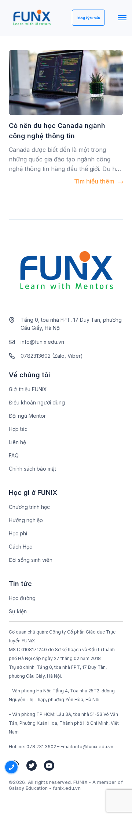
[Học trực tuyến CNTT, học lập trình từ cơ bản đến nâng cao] (32, 18)
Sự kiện (18, 611)
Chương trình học (29, 507)
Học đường (22, 598)
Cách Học (20, 546)
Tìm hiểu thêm (95, 181)
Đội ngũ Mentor (27, 416)
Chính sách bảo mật (32, 468)
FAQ (14, 455)
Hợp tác (18, 429)
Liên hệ (17, 442)
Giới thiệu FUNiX (28, 389)
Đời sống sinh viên (30, 560)
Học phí (18, 533)
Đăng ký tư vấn (88, 18)
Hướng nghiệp (26, 520)
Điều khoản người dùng (37, 402)
